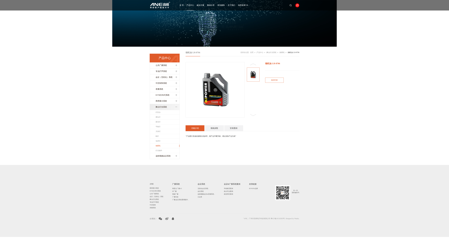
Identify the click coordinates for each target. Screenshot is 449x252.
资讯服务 (221, 5)
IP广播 (174, 191)
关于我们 (231, 5)
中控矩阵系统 (161, 83)
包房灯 (158, 141)
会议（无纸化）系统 (164, 77)
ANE (152, 184)
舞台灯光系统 (161, 107)
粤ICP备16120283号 (278, 218)
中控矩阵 (153, 205)
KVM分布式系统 (162, 95)
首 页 (181, 5)
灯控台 (158, 112)
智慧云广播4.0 (177, 188)
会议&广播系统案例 (232, 184)
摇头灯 (158, 117)
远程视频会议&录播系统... (206, 194)
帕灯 (157, 136)
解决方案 (200, 5)
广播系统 (176, 184)
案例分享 (211, 5)
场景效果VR (243, 5)
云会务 (200, 197)
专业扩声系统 (161, 71)
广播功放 (175, 197)
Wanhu (296, 218)
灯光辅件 (159, 150)
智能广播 (175, 194)
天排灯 (158, 131)
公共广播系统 (161, 65)
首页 (251, 52)
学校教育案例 (228, 188)
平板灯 (158, 127)
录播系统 (159, 89)
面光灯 (158, 122)
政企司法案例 (228, 191)
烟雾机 (158, 146)
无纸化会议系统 (203, 188)
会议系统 (201, 184)
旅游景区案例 (228, 194)
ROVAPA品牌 (253, 188)
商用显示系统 (161, 101)
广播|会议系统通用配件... (180, 200)
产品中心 (190, 5)
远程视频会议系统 (163, 156)
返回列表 (274, 80)
